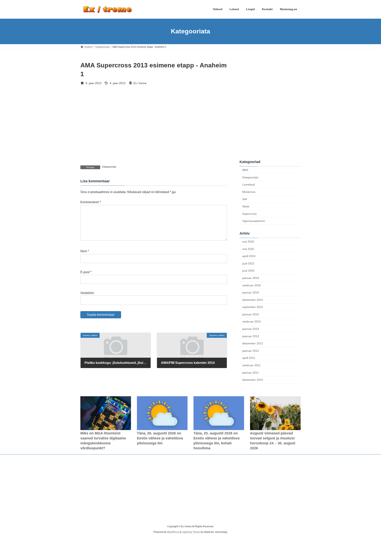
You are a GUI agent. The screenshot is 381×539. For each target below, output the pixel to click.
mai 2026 (248, 241)
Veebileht (87, 293)
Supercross (249, 213)
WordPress (173, 532)
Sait (244, 199)
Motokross (248, 191)
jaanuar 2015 (250, 314)
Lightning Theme (191, 532)
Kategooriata (109, 166)
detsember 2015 (252, 299)
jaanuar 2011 (250, 372)
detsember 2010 (252, 379)
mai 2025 (248, 248)
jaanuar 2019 (250, 278)
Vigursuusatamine (253, 220)
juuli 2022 (248, 263)
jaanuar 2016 (250, 292)
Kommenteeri (90, 202)
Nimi (84, 251)
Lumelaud (248, 184)
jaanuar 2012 (250, 350)
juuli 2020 (248, 270)
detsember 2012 (252, 343)
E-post (85, 272)
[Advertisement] (270, 86)
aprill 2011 (248, 357)
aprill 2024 (248, 256)
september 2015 (252, 307)
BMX (245, 170)
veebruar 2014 (251, 321)
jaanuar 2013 (250, 336)
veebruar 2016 (251, 285)
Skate (245, 206)
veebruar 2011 (251, 365)
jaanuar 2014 (250, 328)
